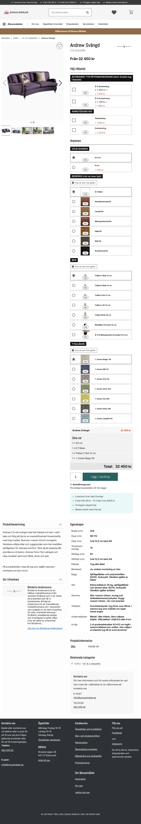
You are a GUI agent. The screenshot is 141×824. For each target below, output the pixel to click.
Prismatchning (82, 763)
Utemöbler (103, 24)
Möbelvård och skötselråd (88, 756)
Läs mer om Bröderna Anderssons (45, 628)
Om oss (35, 24)
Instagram (117, 744)
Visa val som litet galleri (85, 182)
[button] (60, 83)
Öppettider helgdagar (49, 740)
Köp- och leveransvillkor (87, 736)
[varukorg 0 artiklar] (131, 12)
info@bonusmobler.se (85, 697)
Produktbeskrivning (14, 524)
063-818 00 (80, 707)
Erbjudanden (72, 24)
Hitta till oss (44, 760)
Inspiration (80, 779)
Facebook (117, 733)
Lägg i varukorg (100, 477)
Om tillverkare (11, 579)
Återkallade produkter (86, 749)
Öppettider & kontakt (53, 24)
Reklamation (81, 742)
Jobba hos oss (82, 792)
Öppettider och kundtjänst (88, 729)
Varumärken (88, 24)
